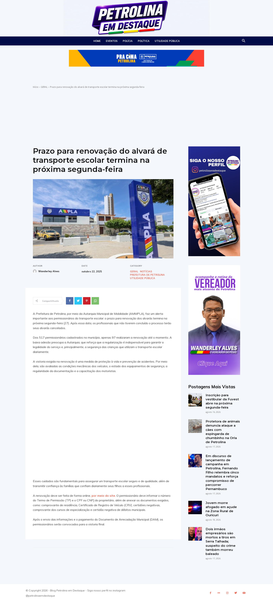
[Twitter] (78, 301)
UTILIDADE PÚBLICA (167, 40)
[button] (243, 41)
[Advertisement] (136, 117)
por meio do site (103, 495)
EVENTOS (112, 40)
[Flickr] (219, 593)
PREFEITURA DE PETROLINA (147, 275)
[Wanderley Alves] (35, 271)
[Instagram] (227, 593)
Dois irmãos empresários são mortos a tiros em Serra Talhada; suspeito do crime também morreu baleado (220, 541)
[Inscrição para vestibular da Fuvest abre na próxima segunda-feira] (195, 399)
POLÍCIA (128, 40)
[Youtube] (244, 593)
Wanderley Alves (48, 271)
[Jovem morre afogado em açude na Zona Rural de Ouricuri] (195, 507)
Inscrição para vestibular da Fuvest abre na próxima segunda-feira (222, 401)
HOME (97, 40)
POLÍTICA (144, 40)
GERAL (44, 87)
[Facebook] (69, 301)
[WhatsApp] (95, 301)
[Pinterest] (86, 301)
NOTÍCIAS (146, 271)
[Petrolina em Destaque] (136, 18)
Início (35, 87)
